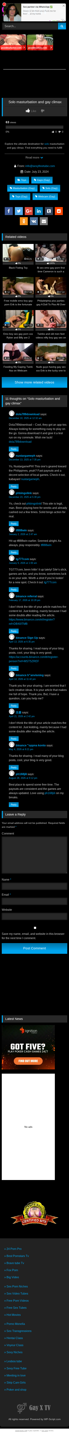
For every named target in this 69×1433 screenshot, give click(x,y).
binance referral (26, 596)
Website (7, 909)
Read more (32, 157)
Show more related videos (34, 382)
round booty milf (21, 1431)
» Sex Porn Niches (16, 1286)
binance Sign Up (27, 637)
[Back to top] (58, 1422)
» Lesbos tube (13, 1361)
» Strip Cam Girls (15, 1382)
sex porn (45, 1431)
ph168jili (21, 774)
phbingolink (24, 493)
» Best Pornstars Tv (16, 1255)
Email (6, 894)
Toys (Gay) (21, 196)
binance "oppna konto (31, 745)
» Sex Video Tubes (16, 1293)
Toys (23, 180)
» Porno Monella (14, 1323)
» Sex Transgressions (17, 1330)
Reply (14, 449)
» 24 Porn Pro (13, 1248)
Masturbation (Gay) (24, 188)
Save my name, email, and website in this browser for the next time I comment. (33, 936)
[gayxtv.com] (34, 1409)
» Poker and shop (15, 1389)
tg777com (22, 559)
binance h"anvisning (30, 675)
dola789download (28, 414)
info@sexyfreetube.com (40, 166)
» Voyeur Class (13, 1345)
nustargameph (25, 455)
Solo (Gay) (51, 188)
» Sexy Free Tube (15, 1368)
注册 (18, 712)
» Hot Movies (12, 1314)
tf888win (21, 530)
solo (46, 143)
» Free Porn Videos (16, 1300)
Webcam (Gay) (46, 196)
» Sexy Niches (13, 1352)
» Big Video (11, 1277)
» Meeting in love (15, 1375)
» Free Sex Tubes (15, 1307)
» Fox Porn (11, 1270)
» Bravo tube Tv (14, 1263)
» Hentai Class (13, 1338)
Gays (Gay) (43, 180)
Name (6, 879)
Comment (8, 833)
